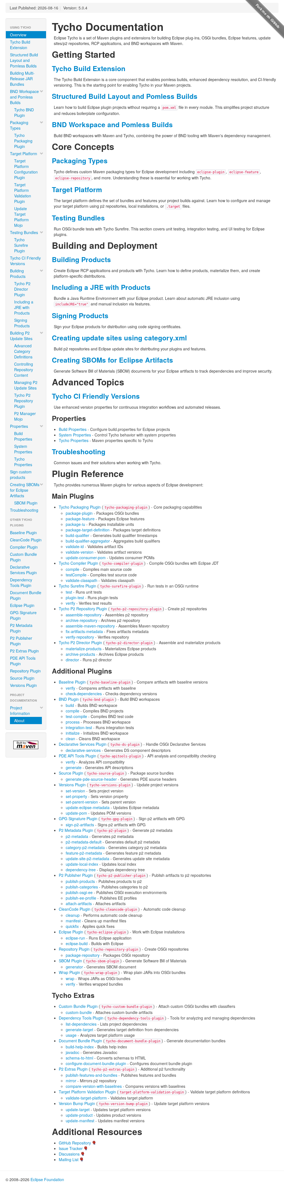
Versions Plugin (23, 685)
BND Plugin (69, 699)
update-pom (76, 813)
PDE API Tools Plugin (23, 660)
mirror (71, 1080)
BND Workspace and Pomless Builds (24, 97)
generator (74, 967)
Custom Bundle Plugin (23, 557)
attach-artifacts (79, 903)
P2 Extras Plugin (24, 651)
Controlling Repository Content (23, 369)
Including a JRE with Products (23, 307)
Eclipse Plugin (22, 605)
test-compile (76, 716)
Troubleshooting (24, 510)
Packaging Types (19, 125)
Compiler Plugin (24, 547)
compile (72, 569)
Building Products (18, 273)
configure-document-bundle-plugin (96, 1063)
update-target (78, 1109)
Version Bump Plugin (77, 1103)
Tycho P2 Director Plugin (22, 289)
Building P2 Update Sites (21, 335)
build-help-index (80, 1047)
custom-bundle (79, 1012)
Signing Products (22, 322)
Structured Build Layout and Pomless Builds (24, 60)
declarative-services (83, 750)
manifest (73, 920)
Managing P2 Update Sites (25, 385)
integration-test (79, 727)
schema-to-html (79, 1058)
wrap (70, 978)
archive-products (80, 654)
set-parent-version (82, 802)
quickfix (72, 926)
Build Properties (23, 436)
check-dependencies (84, 693)
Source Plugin (22, 678)
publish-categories (82, 887)
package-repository (83, 955)
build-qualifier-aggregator (88, 541)
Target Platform (23, 153)
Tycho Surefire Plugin (21, 245)
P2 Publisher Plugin (21, 640)
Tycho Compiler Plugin (78, 563)
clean (70, 738)
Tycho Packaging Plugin (23, 140)
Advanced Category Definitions (23, 351)
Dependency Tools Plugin (21, 582)
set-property (76, 796)
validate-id (75, 546)
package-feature (80, 518)
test (69, 592)
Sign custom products (21, 474)
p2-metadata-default (84, 842)
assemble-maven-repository (90, 626)
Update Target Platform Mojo (21, 217)
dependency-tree (81, 869)
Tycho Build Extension (20, 44)
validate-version (79, 552)
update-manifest (80, 1120)
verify (70, 603)
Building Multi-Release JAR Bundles (22, 78)
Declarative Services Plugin (23, 569)
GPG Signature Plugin (23, 615)
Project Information (20, 710)
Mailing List (68, 1159)
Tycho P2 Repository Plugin (23, 400)
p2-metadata (77, 836)
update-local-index (82, 864)
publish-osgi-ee (79, 892)
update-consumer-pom (86, 557)
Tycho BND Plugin (24, 112)
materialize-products (84, 648)
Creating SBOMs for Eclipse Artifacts (24, 490)
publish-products (80, 881)
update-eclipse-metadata (88, 807)
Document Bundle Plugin (25, 595)
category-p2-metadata (85, 847)
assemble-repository (84, 614)
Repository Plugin (25, 671)
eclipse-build (77, 943)
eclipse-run (75, 938)
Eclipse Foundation (47, 1179)
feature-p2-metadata (84, 853)
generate (74, 767)
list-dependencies (81, 1024)
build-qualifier (77, 535)
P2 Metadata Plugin (21, 628)
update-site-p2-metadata (87, 858)
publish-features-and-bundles (91, 1075)
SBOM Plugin (25, 503)
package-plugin (79, 513)
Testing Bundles (24, 232)
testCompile (76, 575)
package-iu (75, 524)
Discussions (69, 1154)
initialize (73, 733)
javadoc (72, 1052)
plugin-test (75, 597)
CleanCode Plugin (26, 540)
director (72, 659)
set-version (75, 791)
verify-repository (80, 637)
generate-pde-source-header (91, 779)
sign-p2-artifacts (80, 824)
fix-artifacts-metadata (84, 631)
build (70, 705)
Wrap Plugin (69, 972)
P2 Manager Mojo (25, 416)
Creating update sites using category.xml (119, 338)
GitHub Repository (75, 1143)
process (73, 722)
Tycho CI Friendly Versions (25, 260)
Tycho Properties (23, 461)
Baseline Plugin (23, 532)
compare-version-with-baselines (94, 1086)
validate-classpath (81, 580)
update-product (79, 1115)
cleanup (73, 915)
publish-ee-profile (81, 898)
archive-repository (81, 620)
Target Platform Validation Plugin (22, 193)
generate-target (79, 1029)
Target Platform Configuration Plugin (26, 169)
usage (71, 1035)
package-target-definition (88, 530)
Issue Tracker (71, 1148)
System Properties (23, 449)
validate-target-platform (86, 1098)
